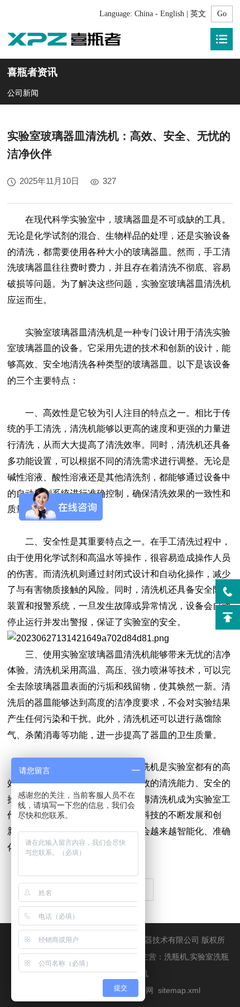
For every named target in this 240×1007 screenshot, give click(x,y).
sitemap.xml (179, 990)
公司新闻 (23, 92)
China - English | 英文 (170, 14)
